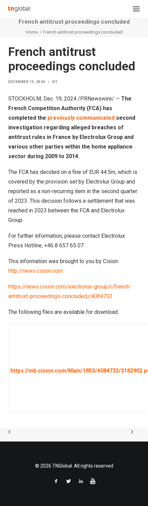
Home (32, 32)
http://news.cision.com (35, 271)
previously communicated (81, 118)
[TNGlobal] (19, 9)
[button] (136, 9)
